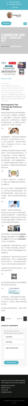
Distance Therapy (13, 90)
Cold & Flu (16, 88)
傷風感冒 (12, 94)
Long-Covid (14, 92)
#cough (3, 86)
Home (3, 46)
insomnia (7, 92)
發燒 (11, 98)
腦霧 (14, 98)
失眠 (16, 94)
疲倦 (8, 98)
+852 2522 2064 (14, 2)
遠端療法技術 (20, 98)
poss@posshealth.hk (15, 4)
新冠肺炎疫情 (10, 96)
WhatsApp (6, 23)
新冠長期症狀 (18, 96)
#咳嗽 (7, 86)
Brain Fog (9, 88)
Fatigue (21, 90)
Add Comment (11, 362)
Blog (7, 46)
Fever (2, 92)
